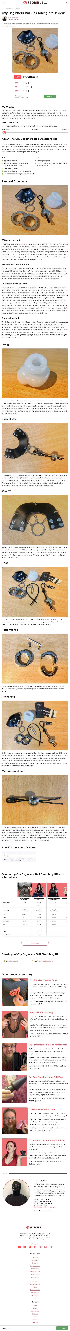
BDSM (35, 1319)
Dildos (35, 1308)
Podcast (35, 1287)
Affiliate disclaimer (35, 1271)
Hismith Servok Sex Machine (39, 898)
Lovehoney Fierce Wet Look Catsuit (54, 898)
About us (35, 1257)
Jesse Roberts (14, 17)
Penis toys (35, 1314)
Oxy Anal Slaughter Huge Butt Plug (46, 1077)
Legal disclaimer (35, 1266)
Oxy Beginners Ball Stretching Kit (45, 1207)
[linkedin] (45, 1247)
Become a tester (35, 1290)
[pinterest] (35, 1247)
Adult (35, 1298)
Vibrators (35, 1305)
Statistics (35, 1281)
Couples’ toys (35, 1311)
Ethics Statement (35, 1274)
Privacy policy (35, 1268)
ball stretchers (23, 244)
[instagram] (40, 1247)
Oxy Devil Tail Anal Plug (41, 1012)
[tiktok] (50, 1247)
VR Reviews (35, 1295)
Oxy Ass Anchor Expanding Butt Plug (47, 1140)
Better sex (35, 1322)
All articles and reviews (43, 1211)
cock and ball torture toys (46, 961)
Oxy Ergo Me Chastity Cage (43, 980)
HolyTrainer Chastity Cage (42, 1109)
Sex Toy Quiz (35, 1292)
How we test (35, 1260)
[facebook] (24, 1247)
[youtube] (19, 1247)
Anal (35, 1317)
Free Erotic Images (35, 1284)
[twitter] (29, 1247)
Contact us (35, 1263)
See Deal (50, 96)
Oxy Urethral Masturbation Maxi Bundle (48, 1044)
